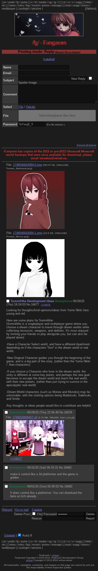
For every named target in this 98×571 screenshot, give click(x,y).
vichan (55, 555)
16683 (68, 486)
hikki (88, 2)
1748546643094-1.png (27, 233)
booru (85, 5)
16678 (68, 412)
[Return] (59, 52)
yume (24, 2)
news (12, 5)
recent (36, 5)
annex (45, 5)
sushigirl (24, 8)
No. (28, 304)
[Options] (90, 8)
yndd (11, 2)
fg (17, 2)
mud (68, 5)
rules (21, 5)
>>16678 (45, 304)
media (42, 2)
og (50, 2)
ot (64, 2)
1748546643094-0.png (27, 164)
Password (50, 514)
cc (68, 2)
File (20, 107)
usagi (76, 5)
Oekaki (30, 107)
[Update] (9, 535)
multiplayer (8, 8)
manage (57, 5)
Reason (37, 518)
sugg (79, 2)
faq (28, 5)
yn (4, 2)
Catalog (37, 509)
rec (4, 5)
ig (55, 2)
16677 (35, 304)
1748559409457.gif (25, 417)
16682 (68, 467)
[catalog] (49, 59)
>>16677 (16, 458)
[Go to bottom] (72, 52)
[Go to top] (22, 509)
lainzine (36, 8)
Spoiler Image (27, 82)
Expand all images (86, 145)
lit (36, 2)
